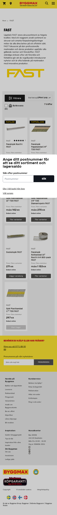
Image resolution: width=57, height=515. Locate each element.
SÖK (44, 178)
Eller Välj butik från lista (14, 188)
